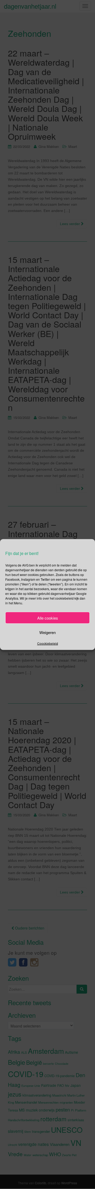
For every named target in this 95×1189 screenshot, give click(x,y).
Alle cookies (47, 617)
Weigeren (47, 632)
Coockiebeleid (47, 643)
